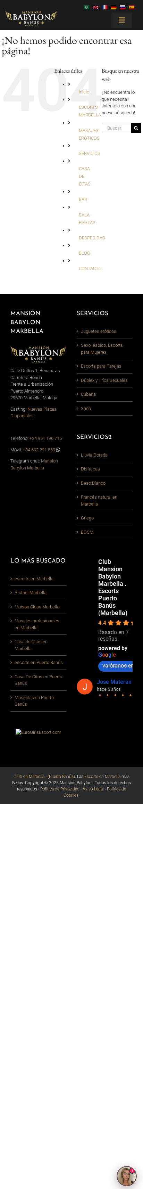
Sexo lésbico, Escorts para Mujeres (102, 349)
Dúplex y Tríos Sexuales (104, 380)
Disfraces (90, 469)
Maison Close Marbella (37, 606)
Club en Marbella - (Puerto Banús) (44, 776)
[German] (115, 6)
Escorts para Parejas (101, 366)
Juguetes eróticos (98, 331)
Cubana (88, 394)
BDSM (87, 532)
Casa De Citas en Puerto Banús (38, 680)
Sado (86, 408)
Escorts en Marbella (102, 776)
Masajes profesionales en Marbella (37, 624)
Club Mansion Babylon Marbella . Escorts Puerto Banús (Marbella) (112, 587)
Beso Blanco (93, 483)
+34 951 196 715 (46, 438)
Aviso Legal (93, 789)
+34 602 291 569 (39, 449)
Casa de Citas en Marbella (31, 645)
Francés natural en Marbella (99, 500)
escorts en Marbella (34, 578)
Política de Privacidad (59, 789)
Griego (87, 517)
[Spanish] (133, 6)
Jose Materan (114, 682)
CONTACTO (90, 268)
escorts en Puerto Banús (39, 662)
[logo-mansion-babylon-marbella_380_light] (31, 12)
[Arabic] (88, 6)
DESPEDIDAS (92, 237)
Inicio (84, 92)
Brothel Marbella (31, 592)
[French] (106, 6)
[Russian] (124, 6)
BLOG (84, 253)
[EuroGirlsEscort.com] (38, 732)
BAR (83, 199)
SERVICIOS (89, 153)
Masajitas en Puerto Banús (34, 701)
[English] (97, 6)
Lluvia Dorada (94, 455)
